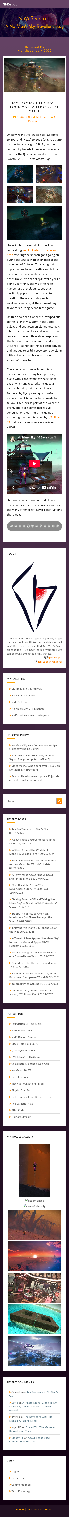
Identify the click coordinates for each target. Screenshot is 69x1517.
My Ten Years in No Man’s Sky (30, 829)
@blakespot (55, 657)
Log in (15, 1471)
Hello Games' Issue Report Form (31, 1096)
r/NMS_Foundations (23, 1050)
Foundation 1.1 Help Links (26, 1023)
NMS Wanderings (22, 1030)
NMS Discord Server (23, 1037)
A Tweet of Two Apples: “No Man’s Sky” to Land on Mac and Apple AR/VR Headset (34, 942)
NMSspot (10, 4)
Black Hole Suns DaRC (24, 1043)
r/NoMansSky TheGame (25, 1057)
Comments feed (21, 1484)
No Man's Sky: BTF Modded (27, 708)
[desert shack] (34, 1201)
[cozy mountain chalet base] (34, 1288)
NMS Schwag (19, 701)
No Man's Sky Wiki (22, 1070)
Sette (14, 1402)
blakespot (43, 117)
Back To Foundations (23, 695)
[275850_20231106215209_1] (34, 1170)
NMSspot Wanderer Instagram (30, 715)
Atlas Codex (18, 1110)
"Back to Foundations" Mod (27, 1083)
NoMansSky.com (21, 1116)
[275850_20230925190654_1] (34, 1256)
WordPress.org (20, 1491)
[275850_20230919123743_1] (34, 1225)
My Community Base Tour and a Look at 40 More (34, 106)
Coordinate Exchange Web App (30, 1063)
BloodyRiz (17, 1437)
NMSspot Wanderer (50, 661)
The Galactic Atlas (22, 1103)
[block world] (34, 1320)
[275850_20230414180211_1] (34, 1351)
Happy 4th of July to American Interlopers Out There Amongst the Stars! (30, 917)
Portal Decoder (20, 1076)
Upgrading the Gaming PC (27, 983)
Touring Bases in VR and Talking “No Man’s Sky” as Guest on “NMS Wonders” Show (33, 903)
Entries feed (18, 1477)
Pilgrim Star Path (21, 1090)
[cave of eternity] (34, 1206)
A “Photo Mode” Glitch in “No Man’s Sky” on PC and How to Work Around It (33, 1406)
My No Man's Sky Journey (26, 688)
